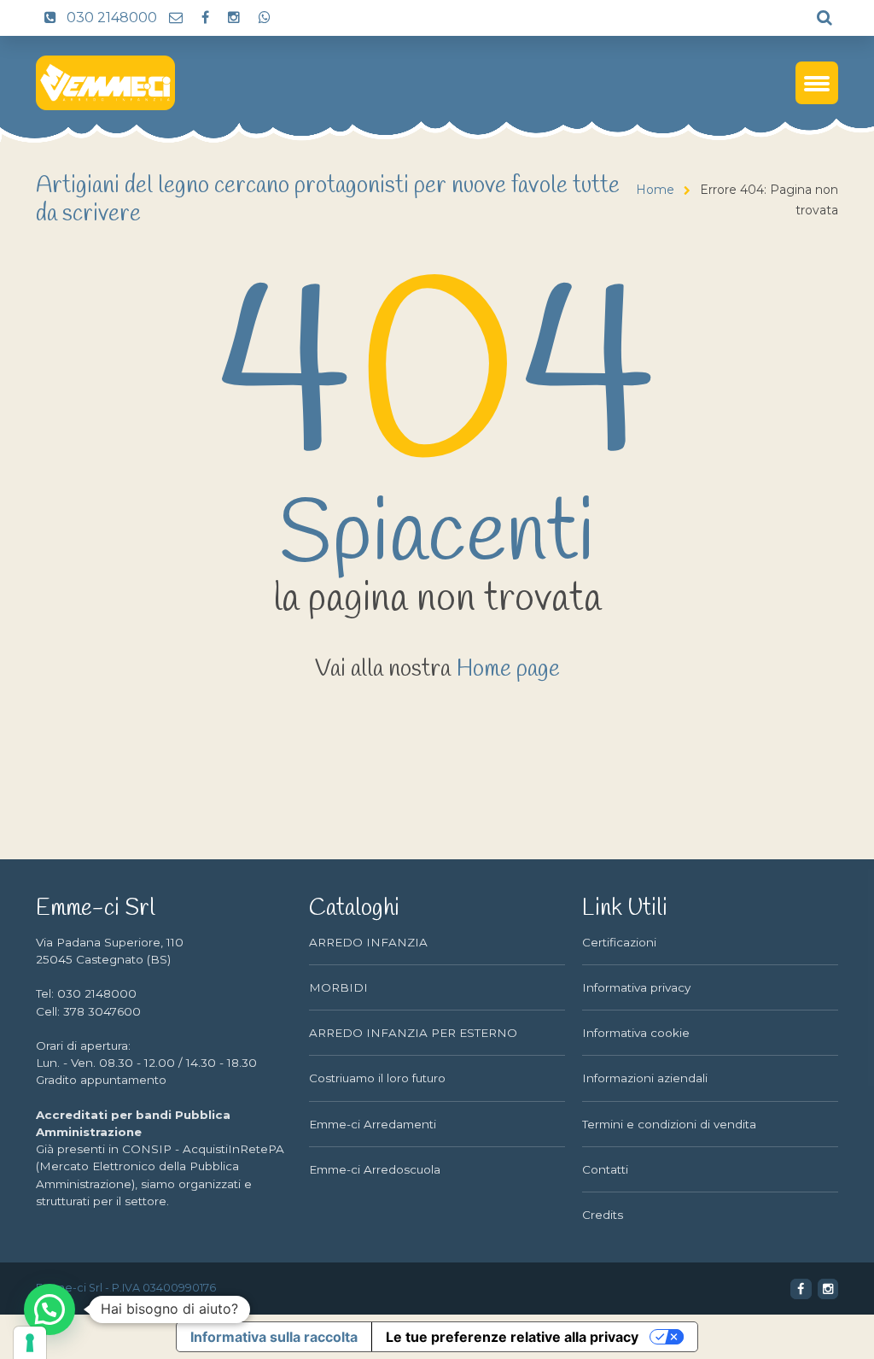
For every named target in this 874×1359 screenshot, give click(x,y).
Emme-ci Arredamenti (372, 1124)
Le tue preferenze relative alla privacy (512, 1336)
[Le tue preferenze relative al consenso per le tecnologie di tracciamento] (30, 1343)
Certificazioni (619, 942)
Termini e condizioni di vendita (669, 1124)
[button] (49, 1309)
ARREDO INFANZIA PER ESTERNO (413, 1033)
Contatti (605, 1169)
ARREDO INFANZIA (368, 942)
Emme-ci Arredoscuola (374, 1169)
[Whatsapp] (263, 18)
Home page (508, 670)
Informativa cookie (636, 1033)
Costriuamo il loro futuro (377, 1078)
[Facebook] (204, 18)
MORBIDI (338, 987)
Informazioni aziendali (645, 1078)
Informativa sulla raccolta (274, 1336)
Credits (602, 1214)
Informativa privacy (636, 987)
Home (655, 189)
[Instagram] (233, 18)
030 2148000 (110, 17)
